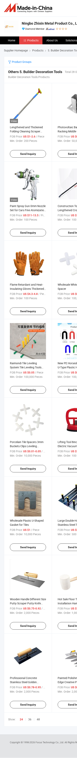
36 (29, 719)
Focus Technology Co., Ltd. (50, 742)
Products (32, 40)
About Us (52, 40)
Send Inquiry (28, 153)
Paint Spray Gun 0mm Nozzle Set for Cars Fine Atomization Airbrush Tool (28, 210)
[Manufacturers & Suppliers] (29, 7)
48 (38, 719)
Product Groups (21, 62)
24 (21, 719)
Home (11, 40)
